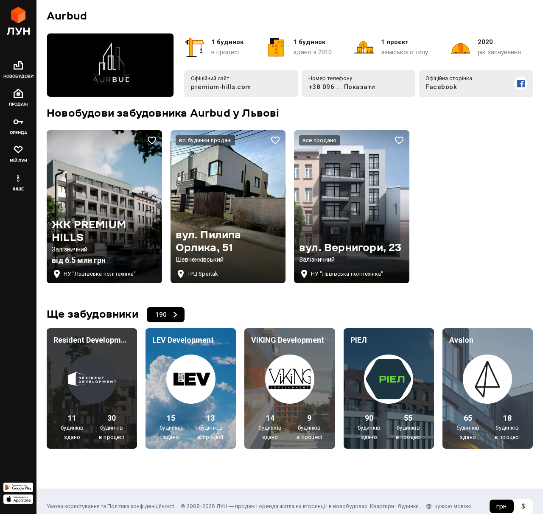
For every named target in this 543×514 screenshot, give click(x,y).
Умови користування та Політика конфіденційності (110, 506)
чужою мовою (453, 506)
